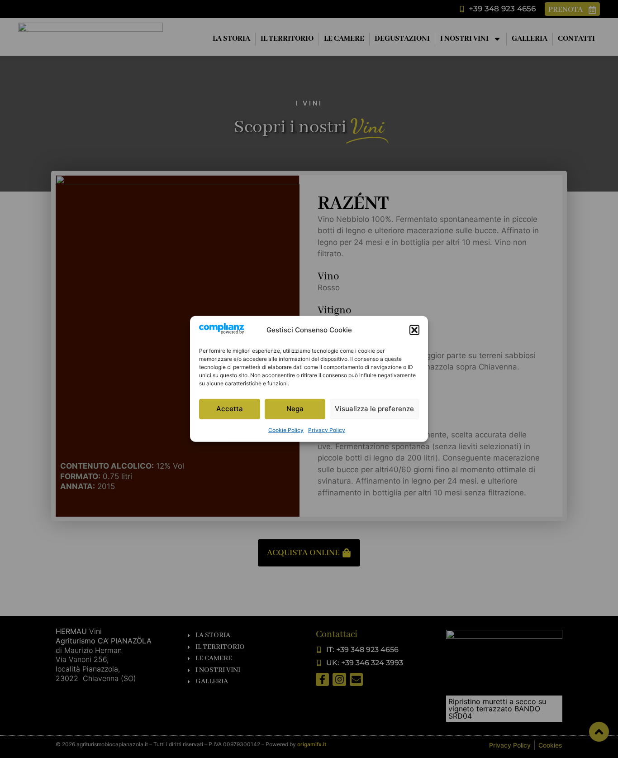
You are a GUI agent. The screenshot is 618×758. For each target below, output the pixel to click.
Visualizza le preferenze (374, 408)
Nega (295, 408)
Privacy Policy (326, 430)
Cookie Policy (286, 430)
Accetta (229, 408)
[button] (414, 330)
